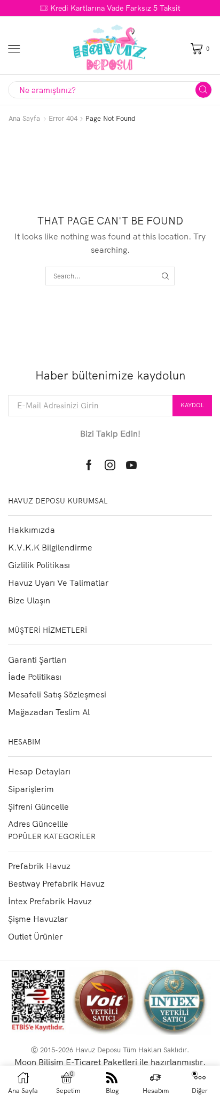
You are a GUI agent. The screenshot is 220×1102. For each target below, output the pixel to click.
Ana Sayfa (24, 118)
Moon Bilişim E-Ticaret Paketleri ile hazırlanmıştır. (110, 1062)
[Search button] (203, 90)
